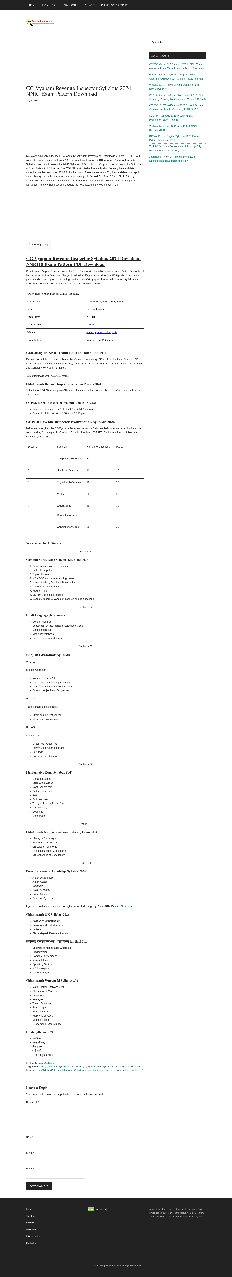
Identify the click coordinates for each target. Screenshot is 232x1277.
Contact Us (31, 1243)
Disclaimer (31, 1229)
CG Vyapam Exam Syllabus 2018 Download (61, 1066)
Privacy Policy (33, 1236)
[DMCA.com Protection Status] (97, 1210)
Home (29, 1209)
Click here (126, 906)
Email (30, 1152)
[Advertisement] (85, 61)
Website (30, 1168)
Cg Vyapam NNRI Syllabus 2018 (101, 1066)
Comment (32, 1102)
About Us (30, 1216)
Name (30, 1137)
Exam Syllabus (46, 1063)
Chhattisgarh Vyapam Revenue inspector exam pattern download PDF (109, 1070)
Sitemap (30, 1222)
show (44, 244)
